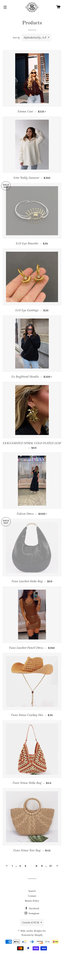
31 (50, 865)
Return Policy (32, 900)
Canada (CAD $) (30, 922)
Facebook (33, 908)
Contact (32, 895)
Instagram (33, 913)
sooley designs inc (36, 930)
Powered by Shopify (32, 934)
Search (32, 890)
